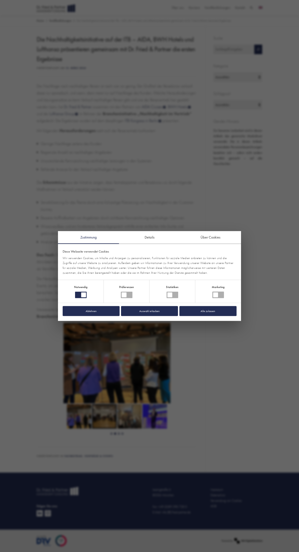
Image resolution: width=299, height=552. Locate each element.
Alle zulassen (208, 311)
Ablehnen (91, 311)
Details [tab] (149, 237)
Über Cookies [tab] (210, 237)
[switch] (126, 295)
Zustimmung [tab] (88, 237)
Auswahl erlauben (149, 311)
